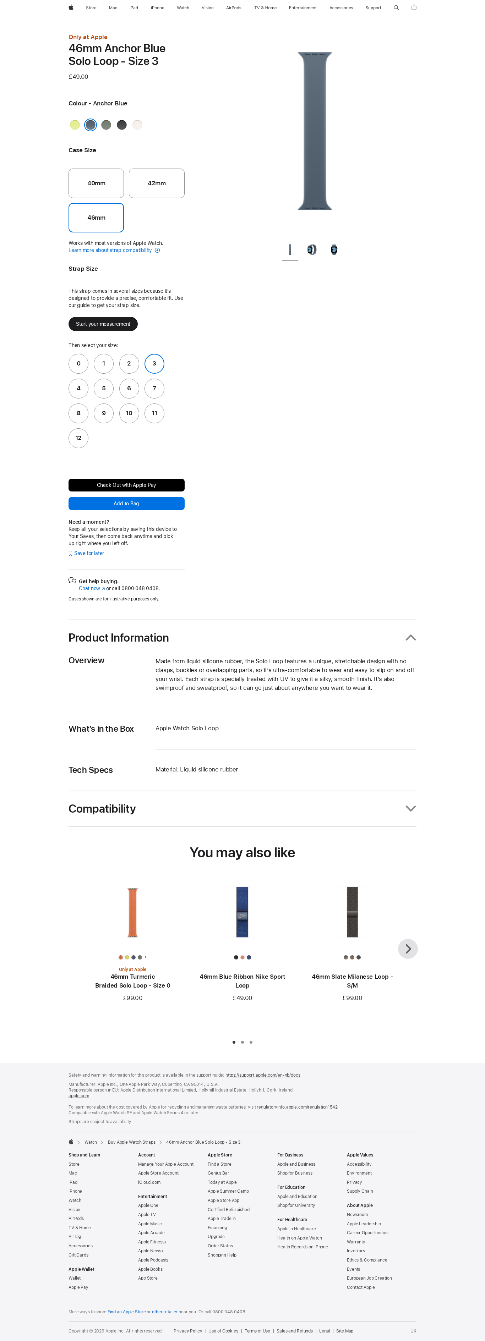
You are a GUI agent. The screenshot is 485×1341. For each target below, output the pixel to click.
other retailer (165, 1311)
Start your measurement (103, 324)
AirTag (75, 1236)
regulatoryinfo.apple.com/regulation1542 (297, 1107)
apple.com (79, 1095)
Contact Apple (361, 1287)
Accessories (81, 1245)
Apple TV (147, 1214)
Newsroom (357, 1214)
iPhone (75, 1191)
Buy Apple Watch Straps (131, 1142)
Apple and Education (297, 1196)
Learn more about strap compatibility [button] (111, 250)
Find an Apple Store (127, 1311)
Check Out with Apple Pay (127, 485)
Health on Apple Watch (299, 1238)
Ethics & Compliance (367, 1260)
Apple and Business (296, 1164)
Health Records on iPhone (302, 1246)
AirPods (76, 1218)
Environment (359, 1173)
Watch (91, 1142)
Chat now (92, 588)
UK (413, 1331)
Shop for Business (294, 1173)
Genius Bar (218, 1173)
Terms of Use (258, 1331)
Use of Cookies (223, 1331)
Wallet (75, 1278)
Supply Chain (360, 1191)
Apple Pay (78, 1287)
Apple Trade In (222, 1218)
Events (353, 1269)
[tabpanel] (314, 134)
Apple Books (150, 1269)
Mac (73, 1173)
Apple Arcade (151, 1232)
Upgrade (216, 1236)
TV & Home (80, 1227)
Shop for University (296, 1205)
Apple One (148, 1205)
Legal (324, 1331)
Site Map (344, 1331)
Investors (356, 1250)
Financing (217, 1227)
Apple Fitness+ (152, 1242)
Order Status (220, 1245)
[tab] (290, 251)
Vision (74, 1209)
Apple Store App (223, 1200)
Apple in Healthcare (296, 1228)
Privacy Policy (188, 1331)
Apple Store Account (158, 1173)
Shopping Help (222, 1255)
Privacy (354, 1182)
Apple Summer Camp (228, 1191)
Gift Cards (78, 1255)
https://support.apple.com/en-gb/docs (262, 1075)
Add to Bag (126, 503)
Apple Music (150, 1223)
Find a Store (219, 1164)
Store (74, 1164)
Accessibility (359, 1164)
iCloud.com (149, 1182)
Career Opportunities (367, 1232)
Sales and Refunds (295, 1331)
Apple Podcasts (153, 1260)
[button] (396, 8)
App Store (148, 1278)
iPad (73, 1182)
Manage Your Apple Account (166, 1164)
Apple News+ (151, 1250)
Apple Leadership (364, 1223)
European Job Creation (369, 1278)
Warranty (356, 1242)
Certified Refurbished (228, 1209)
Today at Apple (222, 1182)
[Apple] (71, 1141)
